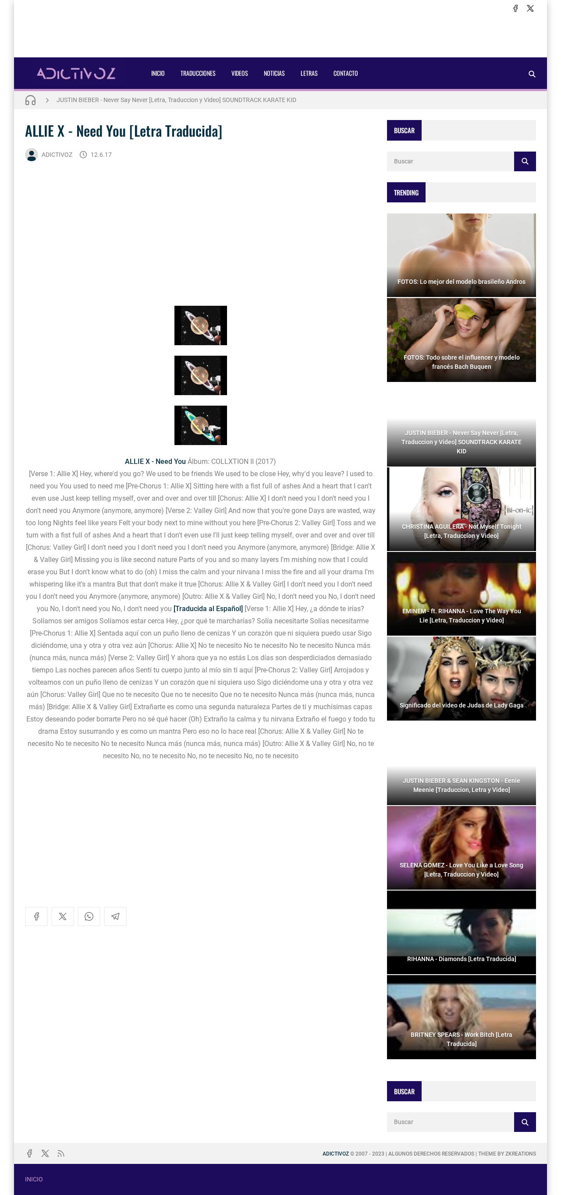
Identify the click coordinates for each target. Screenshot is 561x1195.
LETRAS (309, 73)
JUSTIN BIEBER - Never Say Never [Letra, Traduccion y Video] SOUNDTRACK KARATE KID (176, 99)
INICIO (158, 73)
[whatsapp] (89, 916)
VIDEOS (239, 73)
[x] (530, 8)
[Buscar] (532, 73)
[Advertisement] (280, 35)
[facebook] (515, 8)
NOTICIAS (274, 73)
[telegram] (115, 916)
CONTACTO (346, 73)
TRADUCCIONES (198, 73)
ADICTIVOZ (57, 154)
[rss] (61, 1153)
